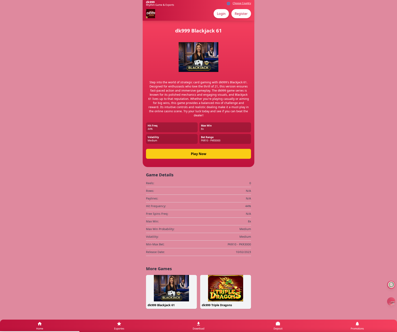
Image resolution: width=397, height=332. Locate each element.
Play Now (198, 154)
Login (221, 13)
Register (241, 13)
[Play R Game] (391, 301)
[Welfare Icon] (391, 285)
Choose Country (242, 3)
